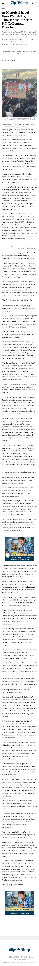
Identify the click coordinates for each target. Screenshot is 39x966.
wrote (11, 512)
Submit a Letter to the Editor (14, 957)
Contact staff (17, 959)
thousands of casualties (17, 135)
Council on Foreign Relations (14, 358)
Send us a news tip (28, 957)
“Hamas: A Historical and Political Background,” (20, 397)
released (32, 597)
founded (21, 430)
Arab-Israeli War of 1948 (20, 374)
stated (19, 568)
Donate (24, 959)
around (10, 190)
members (24, 488)
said (28, 306)
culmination (24, 350)
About (10, 956)
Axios (8, 764)
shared (31, 290)
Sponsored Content (25, 956)
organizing (5, 869)
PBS (12, 759)
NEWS (4, 8)
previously (7, 832)
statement (21, 671)
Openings (16, 956)
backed (17, 581)
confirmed (33, 779)
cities (24, 201)
